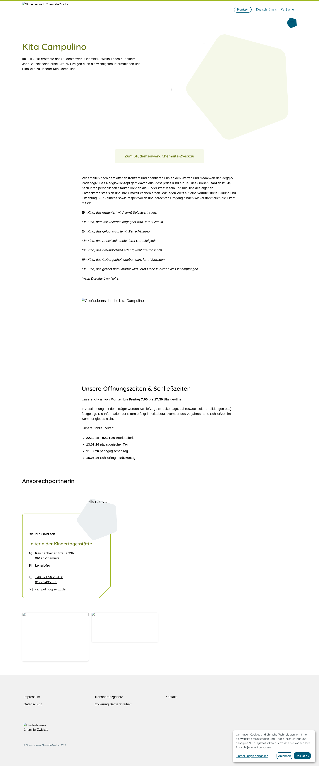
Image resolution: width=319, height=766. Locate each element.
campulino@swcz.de (50, 589)
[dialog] (274, 746)
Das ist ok (302, 756)
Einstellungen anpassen (252, 756)
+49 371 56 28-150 (49, 577)
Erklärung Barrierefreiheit (113, 704)
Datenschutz (33, 704)
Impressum (32, 697)
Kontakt (242, 9)
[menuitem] (261, 9)
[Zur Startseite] (54, 14)
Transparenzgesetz (109, 697)
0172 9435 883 (46, 582)
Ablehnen (284, 756)
